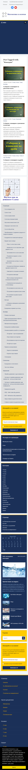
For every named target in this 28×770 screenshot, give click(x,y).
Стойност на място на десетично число (14, 402)
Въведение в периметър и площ (13, 308)
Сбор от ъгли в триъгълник (13, 244)
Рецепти (5, 500)
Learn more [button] (11, 763)
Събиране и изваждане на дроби (13, 160)
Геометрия (6, 206)
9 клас (13, 119)
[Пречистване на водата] (14, 569)
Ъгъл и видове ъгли (10, 209)
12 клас (4, 473)
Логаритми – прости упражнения (15, 333)
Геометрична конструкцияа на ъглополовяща (14, 283)
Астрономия (6, 488)
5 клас (13, 82)
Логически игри (6, 496)
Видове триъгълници (10, 241)
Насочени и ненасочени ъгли (12, 222)
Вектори (7, 300)
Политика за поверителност (16, 4)
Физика (5, 121)
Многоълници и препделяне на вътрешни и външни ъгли (14, 278)
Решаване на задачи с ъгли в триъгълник (13, 256)
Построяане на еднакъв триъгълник (16, 291)
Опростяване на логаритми (13, 337)
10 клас (4, 469)
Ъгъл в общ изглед (9, 229)
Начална (5, 1)
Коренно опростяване (12, 353)
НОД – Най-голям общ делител (12, 392)
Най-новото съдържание (9, 525)
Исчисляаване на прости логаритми (16, 340)
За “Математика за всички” (9, 521)
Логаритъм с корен (11, 343)
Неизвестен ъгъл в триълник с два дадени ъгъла (15, 248)
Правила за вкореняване (11, 347)
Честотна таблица (9, 367)
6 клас (17, 82)
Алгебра (5, 312)
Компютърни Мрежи (16, 616)
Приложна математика (8, 498)
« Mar (4, 549)
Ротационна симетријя (12, 274)
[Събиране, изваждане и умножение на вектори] (14, 110)
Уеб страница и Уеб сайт (17, 623)
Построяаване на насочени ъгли (15, 288)
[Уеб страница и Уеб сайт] (6, 624)
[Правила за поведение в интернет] (6, 610)
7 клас (20, 82)
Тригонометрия (6, 504)
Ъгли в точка (8, 212)
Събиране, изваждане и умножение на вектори (15, 304)
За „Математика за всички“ (16, 1)
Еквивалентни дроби (10, 389)
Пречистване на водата (9, 454)
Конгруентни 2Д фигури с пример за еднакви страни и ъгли (15, 267)
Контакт (5, 4)
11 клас (4, 471)
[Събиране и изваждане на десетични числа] (14, 73)
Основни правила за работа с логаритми (15, 330)
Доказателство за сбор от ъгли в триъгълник (14, 261)
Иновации (5, 492)
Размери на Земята (8, 458)
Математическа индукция (11, 323)
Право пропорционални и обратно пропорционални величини (12, 319)
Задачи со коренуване (12, 350)
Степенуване (8, 357)
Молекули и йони (7, 441)
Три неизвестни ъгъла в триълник (15, 252)
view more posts (21, 556)
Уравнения (6, 370)
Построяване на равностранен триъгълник (14, 295)
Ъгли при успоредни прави (11, 219)
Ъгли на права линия (10, 215)
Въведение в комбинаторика (12, 327)
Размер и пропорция (10, 315)
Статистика (6, 360)
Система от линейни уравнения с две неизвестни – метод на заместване (13, 378)
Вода (12, 601)
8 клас (4, 482)
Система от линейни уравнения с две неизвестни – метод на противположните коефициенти (13, 384)
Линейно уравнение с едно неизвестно (14, 374)
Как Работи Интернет (16, 594)
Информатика (6, 494)
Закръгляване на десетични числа (13, 398)
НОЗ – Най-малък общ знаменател (13, 395)
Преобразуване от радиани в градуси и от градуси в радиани (14, 233)
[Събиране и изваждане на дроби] (14, 146)
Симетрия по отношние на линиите (15, 271)
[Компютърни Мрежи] (6, 617)
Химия (4, 510)
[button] (3, 22)
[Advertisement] (14, 39)
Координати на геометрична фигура (14, 237)
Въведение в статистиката (11, 363)
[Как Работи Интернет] (6, 595)
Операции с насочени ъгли (11, 225)
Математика (6, 704)
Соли (4, 445)
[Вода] (6, 603)
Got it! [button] (14, 767)
